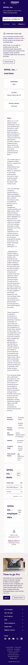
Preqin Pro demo (19, 38)
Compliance (10, 651)
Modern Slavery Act (13, 652)
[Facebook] (9, 638)
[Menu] (4, 3)
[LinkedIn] (21, 638)
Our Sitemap (17, 651)
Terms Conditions (10, 647)
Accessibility (17, 649)
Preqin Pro (9, 45)
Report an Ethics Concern (13, 654)
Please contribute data (10, 12)
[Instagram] (5, 638)
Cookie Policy (10, 649)
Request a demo (13, 541)
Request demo (9, 61)
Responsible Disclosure (13, 656)
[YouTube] (13, 638)
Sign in (7, 597)
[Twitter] (17, 638)
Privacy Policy (18, 647)
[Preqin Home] (15, 2)
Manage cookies (13, 658)
